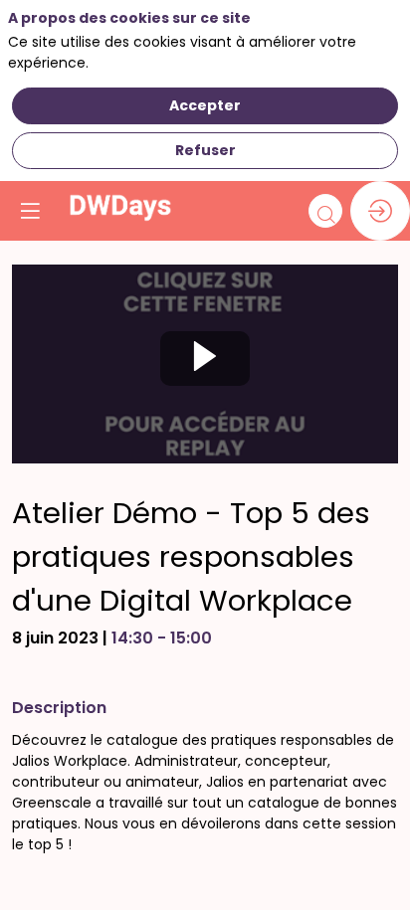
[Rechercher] (325, 211)
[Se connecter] (380, 211)
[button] (30, 211)
